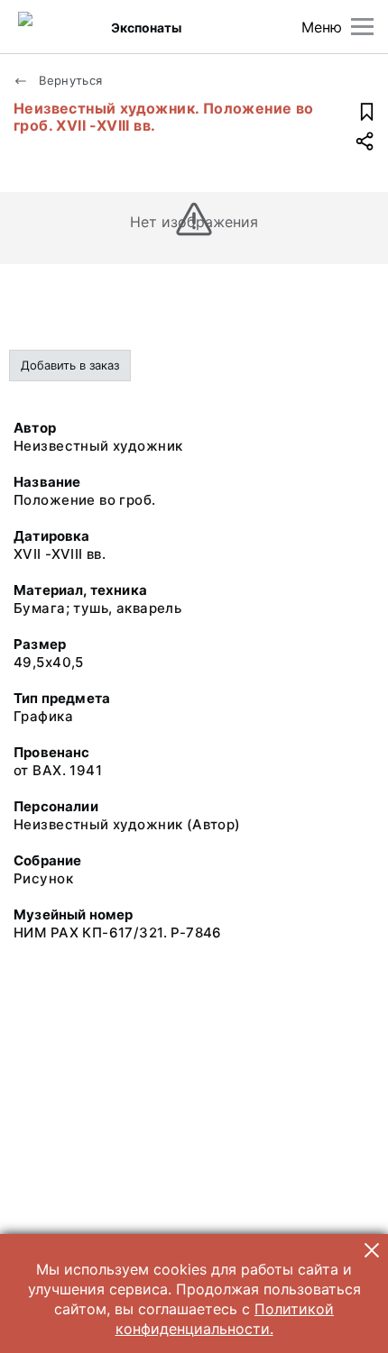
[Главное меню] (362, 26)
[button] (371, 1250)
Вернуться (69, 80)
